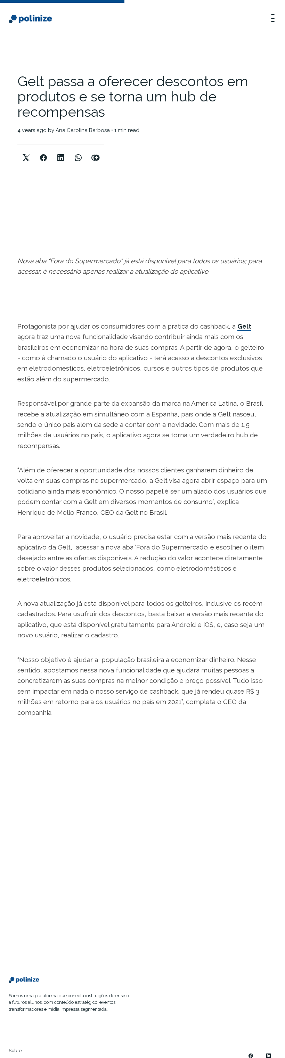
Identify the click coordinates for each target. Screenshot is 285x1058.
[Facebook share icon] (43, 151)
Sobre (15, 1050)
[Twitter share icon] (26, 151)
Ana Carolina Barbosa (83, 130)
